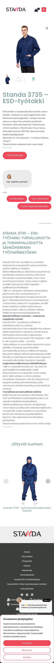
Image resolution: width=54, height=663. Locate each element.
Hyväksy (27, 643)
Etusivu (27, 552)
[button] (47, 28)
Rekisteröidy (27, 570)
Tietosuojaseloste (27, 575)
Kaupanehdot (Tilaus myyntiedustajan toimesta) (27, 584)
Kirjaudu (27, 566)
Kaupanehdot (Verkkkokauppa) (27, 579)
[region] (27, 639)
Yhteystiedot (27, 561)
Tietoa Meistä (27, 556)
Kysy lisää (7, 147)
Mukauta (27, 650)
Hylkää (27, 657)
